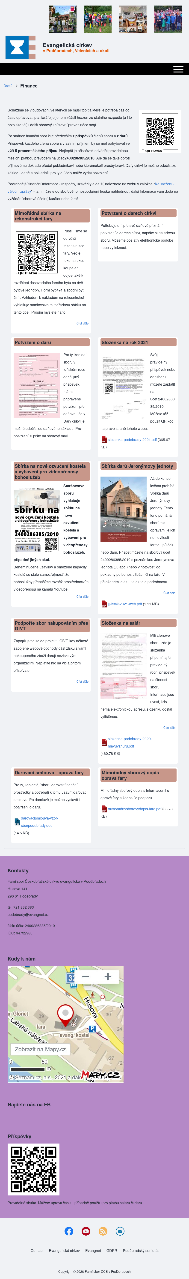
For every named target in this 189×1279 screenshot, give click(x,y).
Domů (8, 85)
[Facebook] (69, 1231)
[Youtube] (86, 1231)
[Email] (120, 1231)
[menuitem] (37, 1251)
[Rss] (103, 1231)
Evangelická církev (67, 45)
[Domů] (22, 47)
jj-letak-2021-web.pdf (125, 603)
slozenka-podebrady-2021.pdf (132, 439)
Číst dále (83, 323)
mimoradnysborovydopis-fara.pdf (134, 808)
